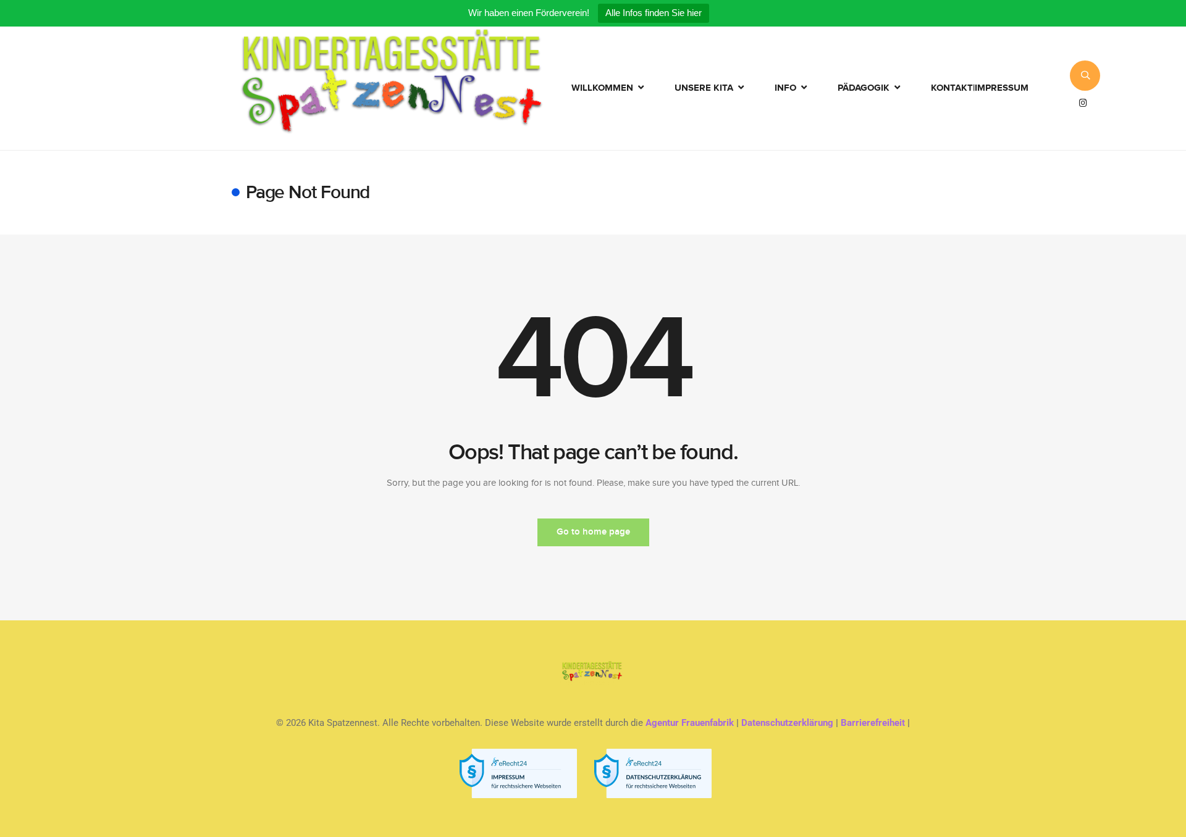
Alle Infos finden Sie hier (653, 12)
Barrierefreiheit (873, 722)
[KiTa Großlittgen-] (392, 88)
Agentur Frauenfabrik (690, 722)
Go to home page (593, 532)
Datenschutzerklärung (787, 722)
